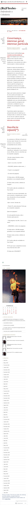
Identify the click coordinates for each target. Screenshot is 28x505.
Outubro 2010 (6, 457)
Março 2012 (6, 417)
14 (15, 310)
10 (7, 310)
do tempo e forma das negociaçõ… (18, 340)
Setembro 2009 (6, 487)
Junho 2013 (6, 381)
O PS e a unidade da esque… (17, 352)
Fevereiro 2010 (6, 476)
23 (5, 313)
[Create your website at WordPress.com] (14, 1)
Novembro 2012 (7, 398)
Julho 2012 (6, 407)
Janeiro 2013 (6, 393)
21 (15, 311)
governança (3, 59)
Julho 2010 (6, 464)
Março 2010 (6, 473)
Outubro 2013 (6, 376)
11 (9, 310)
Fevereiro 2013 (6, 391)
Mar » (6, 314)
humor (4, 147)
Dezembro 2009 (7, 480)
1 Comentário (24, 48)
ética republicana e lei (15, 49)
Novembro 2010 (7, 454)
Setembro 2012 (6, 402)
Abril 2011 (5, 443)
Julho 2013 (6, 379)
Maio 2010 (5, 469)
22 (3, 313)
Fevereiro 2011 (6, 447)
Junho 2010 (6, 466)
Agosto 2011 (6, 433)
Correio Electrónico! (6, 265)
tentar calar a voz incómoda (13, 120)
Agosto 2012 (6, 405)
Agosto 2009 (6, 490)
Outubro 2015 (6, 374)
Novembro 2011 (7, 426)
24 (7, 313)
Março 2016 (6, 362)
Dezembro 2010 (7, 452)
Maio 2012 (5, 412)
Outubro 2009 (6, 485)
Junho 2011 (6, 438)
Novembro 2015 (7, 372)
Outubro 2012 (6, 400)
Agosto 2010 (6, 461)
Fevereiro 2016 (6, 365)
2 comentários (24, 135)
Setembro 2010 (6, 459)
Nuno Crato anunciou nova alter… (16, 348)
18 (9, 311)
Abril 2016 (5, 360)
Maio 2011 (5, 440)
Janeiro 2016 (6, 367)
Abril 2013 (5, 386)
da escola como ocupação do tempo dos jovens (13, 331)
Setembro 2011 (6, 431)
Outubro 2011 (6, 428)
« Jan (3, 314)
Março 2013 (6, 388)
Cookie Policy (7, 499)
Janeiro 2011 (6, 450)
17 (7, 311)
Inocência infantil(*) (13, 128)
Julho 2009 (6, 492)
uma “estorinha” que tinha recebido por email (15, 55)
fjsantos (13, 47)
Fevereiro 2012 (6, 419)
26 (11, 313)
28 (15, 313)
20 (13, 311)
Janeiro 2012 (6, 421)
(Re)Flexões (8, 8)
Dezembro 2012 (7, 395)
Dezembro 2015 (7, 369)
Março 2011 (6, 445)
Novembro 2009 (7, 483)
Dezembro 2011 (7, 424)
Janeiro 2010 (6, 478)
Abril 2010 (5, 471)
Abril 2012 (5, 414)
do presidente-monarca (8, 322)
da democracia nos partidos (9, 325)
